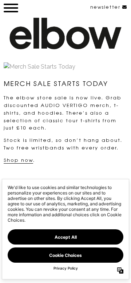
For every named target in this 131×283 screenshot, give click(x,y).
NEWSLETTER (106, 7)
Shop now (18, 159)
